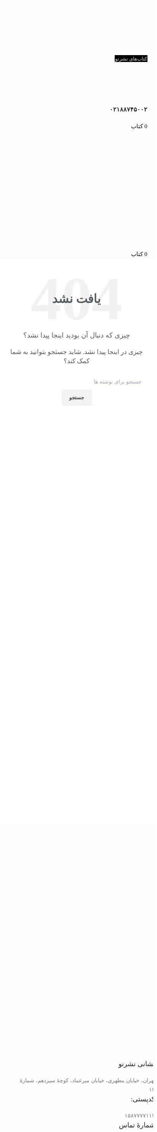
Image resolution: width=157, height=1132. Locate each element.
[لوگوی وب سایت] (76, 171)
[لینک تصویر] (84, 914)
